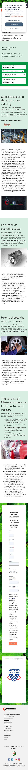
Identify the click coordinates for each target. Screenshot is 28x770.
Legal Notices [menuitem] (20, 746)
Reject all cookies (14, 28)
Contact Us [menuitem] (13, 748)
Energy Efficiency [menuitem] (7, 728)
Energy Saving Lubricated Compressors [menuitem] (12, 714)
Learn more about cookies (17, 16)
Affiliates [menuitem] (6, 737)
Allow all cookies (14, 24)
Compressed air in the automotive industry (9, 66)
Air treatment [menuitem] (6, 720)
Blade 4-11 (7, 124)
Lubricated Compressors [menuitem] (9, 716)
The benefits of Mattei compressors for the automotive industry (9, 80)
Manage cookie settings (14, 20)
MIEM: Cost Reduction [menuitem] (8, 730)
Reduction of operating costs (11, 71)
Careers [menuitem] (5, 739)
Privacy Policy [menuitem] (7, 746)
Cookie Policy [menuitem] (14, 746)
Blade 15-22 (7, 125)
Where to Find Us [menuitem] (7, 735)
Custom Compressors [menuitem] (8, 718)
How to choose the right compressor (9, 75)
